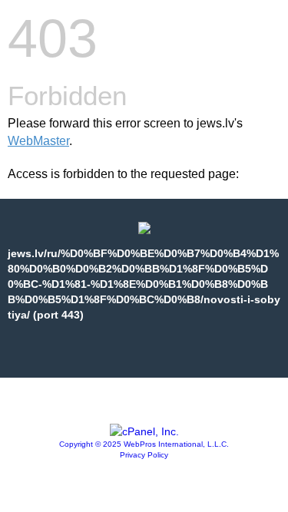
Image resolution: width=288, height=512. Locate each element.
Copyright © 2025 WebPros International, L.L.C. (144, 444)
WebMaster (38, 140)
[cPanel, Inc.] (144, 431)
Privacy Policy (144, 455)
